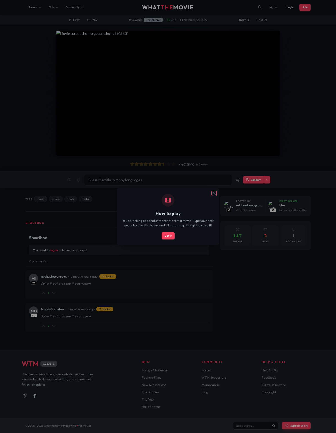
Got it (168, 235)
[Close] (214, 193)
